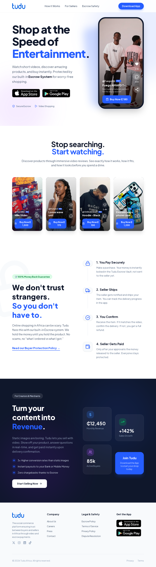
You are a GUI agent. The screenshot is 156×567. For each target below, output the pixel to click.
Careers (51, 526)
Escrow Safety (90, 6)
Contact (51, 536)
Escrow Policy (89, 521)
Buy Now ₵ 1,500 (25, 223)
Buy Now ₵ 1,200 (126, 223)
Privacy (130, 560)
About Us (51, 521)
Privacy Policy (89, 531)
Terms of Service (90, 526)
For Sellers (71, 6)
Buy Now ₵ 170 (59, 223)
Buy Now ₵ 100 (93, 223)
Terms (141, 560)
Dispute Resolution (91, 536)
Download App (131, 6)
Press (49, 531)
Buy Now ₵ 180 (119, 101)
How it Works (52, 6)
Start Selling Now (27, 483)
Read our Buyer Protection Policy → (36, 348)
